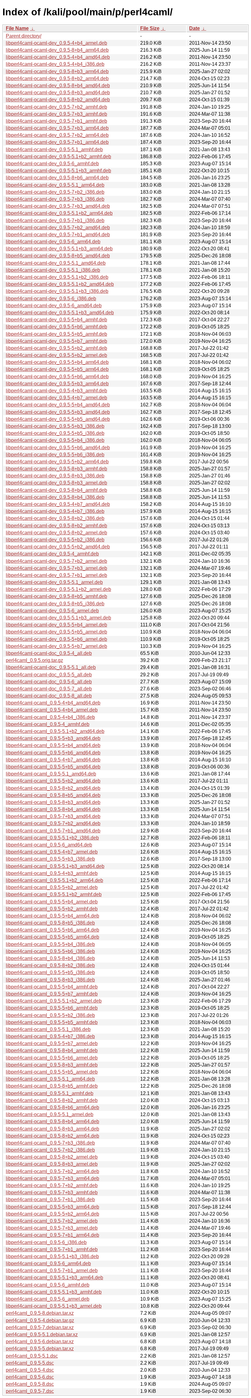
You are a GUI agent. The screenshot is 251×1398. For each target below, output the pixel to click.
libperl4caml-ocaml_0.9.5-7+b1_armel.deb (52, 1270)
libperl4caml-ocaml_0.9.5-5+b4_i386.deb (50, 944)
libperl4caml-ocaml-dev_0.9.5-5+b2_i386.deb (55, 539)
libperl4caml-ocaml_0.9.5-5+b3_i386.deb (50, 859)
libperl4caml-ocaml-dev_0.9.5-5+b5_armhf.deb (56, 334)
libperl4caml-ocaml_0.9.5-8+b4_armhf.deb (52, 1050)
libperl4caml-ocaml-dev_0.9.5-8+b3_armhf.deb (56, 468)
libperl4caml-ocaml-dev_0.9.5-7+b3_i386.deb (55, 199)
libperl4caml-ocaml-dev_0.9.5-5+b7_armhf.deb (56, 341)
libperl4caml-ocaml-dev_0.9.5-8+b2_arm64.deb (57, 78)
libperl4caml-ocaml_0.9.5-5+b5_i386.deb (50, 972)
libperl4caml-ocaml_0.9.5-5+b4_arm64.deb (52, 915)
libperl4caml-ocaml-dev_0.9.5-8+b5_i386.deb (55, 603)
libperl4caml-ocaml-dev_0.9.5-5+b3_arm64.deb (57, 383)
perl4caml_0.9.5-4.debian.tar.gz (40, 1320)
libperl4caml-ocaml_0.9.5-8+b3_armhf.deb (52, 1064)
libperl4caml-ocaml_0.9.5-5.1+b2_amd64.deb (55, 731)
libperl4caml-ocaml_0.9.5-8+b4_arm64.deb (52, 1121)
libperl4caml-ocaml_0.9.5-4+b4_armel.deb (52, 709)
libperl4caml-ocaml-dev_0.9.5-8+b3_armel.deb (56, 482)
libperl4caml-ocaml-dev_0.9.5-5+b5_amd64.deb (58, 419)
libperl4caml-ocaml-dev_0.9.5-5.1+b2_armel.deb (58, 589)
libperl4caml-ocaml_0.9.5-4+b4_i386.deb (50, 717)
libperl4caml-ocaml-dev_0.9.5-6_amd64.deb (54, 305)
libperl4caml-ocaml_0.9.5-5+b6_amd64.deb (53, 752)
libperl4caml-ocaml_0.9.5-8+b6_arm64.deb (52, 1107)
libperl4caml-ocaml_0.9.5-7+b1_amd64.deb (53, 830)
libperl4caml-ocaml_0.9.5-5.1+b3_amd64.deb (55, 866)
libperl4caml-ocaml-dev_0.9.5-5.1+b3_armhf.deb (58, 170)
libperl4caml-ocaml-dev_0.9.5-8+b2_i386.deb (55, 518)
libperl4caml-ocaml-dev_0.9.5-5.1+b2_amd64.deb (60, 284)
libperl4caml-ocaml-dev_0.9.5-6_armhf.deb (52, 163)
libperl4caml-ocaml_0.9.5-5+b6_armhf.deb (52, 1008)
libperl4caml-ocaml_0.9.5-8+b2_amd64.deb (53, 788)
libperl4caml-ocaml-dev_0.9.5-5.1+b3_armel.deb (58, 617)
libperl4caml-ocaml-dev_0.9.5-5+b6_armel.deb (56, 639)
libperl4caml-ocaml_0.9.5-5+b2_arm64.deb (52, 1214)
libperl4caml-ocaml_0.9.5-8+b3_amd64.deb (53, 802)
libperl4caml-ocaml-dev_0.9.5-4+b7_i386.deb (55, 511)
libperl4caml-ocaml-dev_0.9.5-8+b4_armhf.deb (56, 490)
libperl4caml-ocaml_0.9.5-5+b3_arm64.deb (52, 1206)
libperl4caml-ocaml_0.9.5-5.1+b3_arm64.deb (54, 1277)
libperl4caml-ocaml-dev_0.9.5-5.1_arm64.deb (55, 185)
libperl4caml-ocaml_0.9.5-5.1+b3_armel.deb (54, 1306)
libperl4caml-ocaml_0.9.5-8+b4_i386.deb (50, 958)
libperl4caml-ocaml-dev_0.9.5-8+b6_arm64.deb (57, 177)
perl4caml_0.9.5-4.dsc (30, 1370)
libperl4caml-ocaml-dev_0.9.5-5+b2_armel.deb (56, 355)
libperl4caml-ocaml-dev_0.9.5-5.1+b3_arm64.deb (59, 248)
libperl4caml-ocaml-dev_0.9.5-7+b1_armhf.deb (56, 121)
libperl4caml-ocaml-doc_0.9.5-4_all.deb (49, 653)
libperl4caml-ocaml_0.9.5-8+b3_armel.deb (52, 1164)
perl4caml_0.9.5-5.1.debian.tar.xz (42, 1334)
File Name (17, 28)
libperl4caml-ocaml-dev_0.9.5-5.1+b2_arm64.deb (59, 213)
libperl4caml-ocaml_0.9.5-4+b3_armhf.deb (52, 873)
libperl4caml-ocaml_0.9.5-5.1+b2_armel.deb (54, 1001)
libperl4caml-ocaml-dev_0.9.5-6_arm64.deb (53, 241)
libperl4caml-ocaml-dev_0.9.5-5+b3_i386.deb (55, 426)
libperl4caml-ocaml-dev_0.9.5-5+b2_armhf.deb (56, 348)
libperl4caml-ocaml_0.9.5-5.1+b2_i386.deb (52, 837)
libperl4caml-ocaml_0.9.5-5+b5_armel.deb (52, 1072)
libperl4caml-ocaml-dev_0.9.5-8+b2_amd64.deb (58, 99)
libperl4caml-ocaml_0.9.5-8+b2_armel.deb (52, 1157)
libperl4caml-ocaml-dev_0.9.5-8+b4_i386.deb (55, 497)
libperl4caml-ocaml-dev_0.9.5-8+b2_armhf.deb (56, 525)
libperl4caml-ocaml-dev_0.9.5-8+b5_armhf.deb (56, 596)
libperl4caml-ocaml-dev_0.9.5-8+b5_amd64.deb (58, 255)
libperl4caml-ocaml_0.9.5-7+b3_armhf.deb (52, 1192)
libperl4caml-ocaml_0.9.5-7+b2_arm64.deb (52, 1171)
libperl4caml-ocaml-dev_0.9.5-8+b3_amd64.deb (58, 92)
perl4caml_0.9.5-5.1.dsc (32, 1356)
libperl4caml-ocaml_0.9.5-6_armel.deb (47, 1299)
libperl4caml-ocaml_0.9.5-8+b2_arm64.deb (52, 1135)
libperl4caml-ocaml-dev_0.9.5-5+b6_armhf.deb (56, 326)
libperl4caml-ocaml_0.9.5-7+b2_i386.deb (50, 1150)
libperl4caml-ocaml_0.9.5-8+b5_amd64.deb (53, 795)
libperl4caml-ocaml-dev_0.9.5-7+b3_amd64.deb (58, 206)
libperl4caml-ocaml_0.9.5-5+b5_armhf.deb (52, 1022)
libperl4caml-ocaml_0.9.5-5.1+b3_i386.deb (52, 1256)
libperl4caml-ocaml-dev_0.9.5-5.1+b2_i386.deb (57, 277)
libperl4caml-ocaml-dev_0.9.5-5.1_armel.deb (54, 582)
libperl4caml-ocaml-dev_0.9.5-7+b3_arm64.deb (57, 128)
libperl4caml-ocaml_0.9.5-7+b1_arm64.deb (52, 1235)
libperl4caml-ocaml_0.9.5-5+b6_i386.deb (50, 951)
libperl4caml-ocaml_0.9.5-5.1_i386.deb (48, 1029)
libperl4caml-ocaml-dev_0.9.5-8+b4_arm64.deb (57, 50)
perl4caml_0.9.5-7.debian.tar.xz (40, 1327)
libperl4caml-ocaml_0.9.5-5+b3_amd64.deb (53, 738)
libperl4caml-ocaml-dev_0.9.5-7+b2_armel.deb (56, 561)
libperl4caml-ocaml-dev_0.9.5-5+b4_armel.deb (56, 624)
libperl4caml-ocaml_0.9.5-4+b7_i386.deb (50, 1036)
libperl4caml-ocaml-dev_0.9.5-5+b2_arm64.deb (57, 461)
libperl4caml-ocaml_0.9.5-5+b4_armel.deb (52, 901)
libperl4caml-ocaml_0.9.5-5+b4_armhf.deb (52, 986)
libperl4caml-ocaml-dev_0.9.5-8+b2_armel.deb (56, 532)
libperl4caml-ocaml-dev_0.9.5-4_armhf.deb (52, 553)
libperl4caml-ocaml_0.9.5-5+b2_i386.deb (50, 1015)
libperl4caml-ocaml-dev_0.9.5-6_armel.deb (52, 610)
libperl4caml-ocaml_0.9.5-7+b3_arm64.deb (52, 1178)
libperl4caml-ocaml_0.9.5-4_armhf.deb (47, 724)
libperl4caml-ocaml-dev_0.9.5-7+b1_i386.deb (55, 220)
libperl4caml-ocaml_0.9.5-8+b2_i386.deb (50, 965)
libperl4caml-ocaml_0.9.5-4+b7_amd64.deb (53, 759)
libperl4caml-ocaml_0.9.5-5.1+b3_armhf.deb (54, 1292)
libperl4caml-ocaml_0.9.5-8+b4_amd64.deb (53, 809)
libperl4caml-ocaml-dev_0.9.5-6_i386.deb (51, 298)
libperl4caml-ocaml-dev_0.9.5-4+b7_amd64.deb (58, 504)
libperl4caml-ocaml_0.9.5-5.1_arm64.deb (50, 1079)
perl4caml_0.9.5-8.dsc (30, 1384)
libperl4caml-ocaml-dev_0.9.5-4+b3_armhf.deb (56, 390)
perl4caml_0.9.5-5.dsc (30, 1363)
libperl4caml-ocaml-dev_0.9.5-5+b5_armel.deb (56, 631)
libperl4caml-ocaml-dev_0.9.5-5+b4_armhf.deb (56, 319)
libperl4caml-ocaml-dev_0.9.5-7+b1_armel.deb (56, 575)
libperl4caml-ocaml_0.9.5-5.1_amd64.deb (51, 773)
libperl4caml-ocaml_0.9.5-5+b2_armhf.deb (52, 908)
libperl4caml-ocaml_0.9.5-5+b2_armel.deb (52, 887)
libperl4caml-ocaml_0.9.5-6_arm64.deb (48, 1263)
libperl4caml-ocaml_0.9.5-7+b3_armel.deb (52, 1228)
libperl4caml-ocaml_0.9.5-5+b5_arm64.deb (52, 937)
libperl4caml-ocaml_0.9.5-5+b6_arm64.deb (52, 930)
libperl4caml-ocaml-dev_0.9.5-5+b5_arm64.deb (57, 369)
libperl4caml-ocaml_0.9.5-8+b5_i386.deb (50, 922)
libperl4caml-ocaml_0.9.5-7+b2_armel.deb (52, 1221)
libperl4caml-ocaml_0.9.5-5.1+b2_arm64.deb (54, 880)
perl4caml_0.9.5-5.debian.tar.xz (40, 1348)
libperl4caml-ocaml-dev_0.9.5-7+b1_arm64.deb (57, 142)
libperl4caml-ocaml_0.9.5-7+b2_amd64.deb (53, 823)
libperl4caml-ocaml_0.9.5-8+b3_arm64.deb (52, 1128)
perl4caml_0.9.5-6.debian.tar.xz (40, 1341)
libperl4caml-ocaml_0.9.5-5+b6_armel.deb (52, 1057)
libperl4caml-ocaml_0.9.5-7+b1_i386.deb (50, 1199)
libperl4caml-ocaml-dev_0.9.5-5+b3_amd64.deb (58, 412)
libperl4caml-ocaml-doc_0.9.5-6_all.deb (49, 681)
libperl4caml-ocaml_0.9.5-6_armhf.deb (47, 1285)
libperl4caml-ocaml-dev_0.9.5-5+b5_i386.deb (55, 433)
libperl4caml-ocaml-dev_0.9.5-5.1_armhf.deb (54, 149)
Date (194, 28)
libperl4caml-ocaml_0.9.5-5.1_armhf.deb (49, 1093)
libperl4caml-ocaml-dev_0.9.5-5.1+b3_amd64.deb (60, 312)
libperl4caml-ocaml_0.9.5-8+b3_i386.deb (50, 979)
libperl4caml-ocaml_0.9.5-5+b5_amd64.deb (53, 766)
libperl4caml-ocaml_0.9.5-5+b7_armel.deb (52, 1043)
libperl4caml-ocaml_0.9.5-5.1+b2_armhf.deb (54, 894)
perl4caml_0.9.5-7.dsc (30, 1391)
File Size (149, 28)
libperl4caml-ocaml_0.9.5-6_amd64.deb (49, 844)
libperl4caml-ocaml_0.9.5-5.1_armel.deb (49, 1114)
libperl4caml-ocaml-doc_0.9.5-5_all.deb (49, 674)
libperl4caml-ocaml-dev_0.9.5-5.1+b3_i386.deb (57, 291)
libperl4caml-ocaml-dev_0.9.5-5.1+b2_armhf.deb (58, 156)
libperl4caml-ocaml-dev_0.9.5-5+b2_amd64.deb (58, 546)
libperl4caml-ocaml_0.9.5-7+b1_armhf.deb (52, 1249)
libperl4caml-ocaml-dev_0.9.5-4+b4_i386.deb (55, 64)
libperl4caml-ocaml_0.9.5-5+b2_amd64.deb (53, 780)
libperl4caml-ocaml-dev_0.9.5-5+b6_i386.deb (55, 454)
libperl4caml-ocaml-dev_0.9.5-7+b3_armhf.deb (56, 114)
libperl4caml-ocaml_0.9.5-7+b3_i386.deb (50, 1143)
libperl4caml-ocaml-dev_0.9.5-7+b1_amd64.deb (58, 234)
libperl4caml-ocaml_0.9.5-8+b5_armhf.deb (52, 1086)
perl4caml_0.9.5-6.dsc (30, 1377)
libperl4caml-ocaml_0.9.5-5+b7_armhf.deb (52, 993)
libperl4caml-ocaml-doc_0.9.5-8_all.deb (49, 695)
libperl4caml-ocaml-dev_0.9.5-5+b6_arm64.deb (57, 376)
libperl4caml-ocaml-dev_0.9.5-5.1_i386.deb (53, 270)
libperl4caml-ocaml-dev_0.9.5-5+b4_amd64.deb (58, 404)
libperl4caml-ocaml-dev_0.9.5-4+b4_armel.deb (56, 43)
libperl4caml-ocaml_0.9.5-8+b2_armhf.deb (52, 1100)
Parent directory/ (23, 36)
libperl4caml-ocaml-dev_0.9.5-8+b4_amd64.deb (58, 85)
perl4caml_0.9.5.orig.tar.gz (34, 660)
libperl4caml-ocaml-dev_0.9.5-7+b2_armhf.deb (56, 107)
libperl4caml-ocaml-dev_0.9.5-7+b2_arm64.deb (57, 135)
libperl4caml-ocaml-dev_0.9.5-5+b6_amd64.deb (58, 447)
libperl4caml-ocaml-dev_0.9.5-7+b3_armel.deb (56, 568)
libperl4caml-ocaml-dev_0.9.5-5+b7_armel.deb (56, 646)
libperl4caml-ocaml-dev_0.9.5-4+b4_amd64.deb (58, 57)
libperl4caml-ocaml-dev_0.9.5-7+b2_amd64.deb (58, 227)
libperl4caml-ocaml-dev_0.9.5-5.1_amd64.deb (56, 263)
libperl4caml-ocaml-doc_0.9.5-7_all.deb (49, 688)
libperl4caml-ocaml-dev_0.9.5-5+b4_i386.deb (55, 440)
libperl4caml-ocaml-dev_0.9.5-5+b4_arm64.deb (57, 362)
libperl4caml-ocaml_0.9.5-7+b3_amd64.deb (53, 816)
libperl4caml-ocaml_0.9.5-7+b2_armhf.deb (52, 1185)
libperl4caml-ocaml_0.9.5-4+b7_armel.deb (52, 851)
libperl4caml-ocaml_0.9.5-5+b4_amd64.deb (53, 745)
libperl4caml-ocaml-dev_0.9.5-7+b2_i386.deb (55, 192)
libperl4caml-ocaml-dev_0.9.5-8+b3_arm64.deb (57, 71)
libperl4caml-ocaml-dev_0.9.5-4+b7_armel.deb (56, 397)
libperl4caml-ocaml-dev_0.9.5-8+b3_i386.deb (55, 475)
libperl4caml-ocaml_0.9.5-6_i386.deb (46, 1242)
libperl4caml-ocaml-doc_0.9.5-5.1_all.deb (51, 667)
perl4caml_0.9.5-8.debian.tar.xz (40, 1313)
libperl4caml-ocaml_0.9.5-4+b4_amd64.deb (53, 702)
